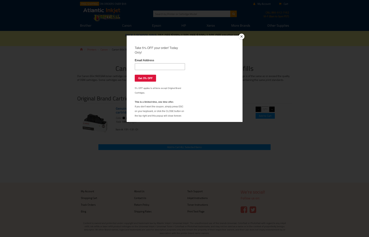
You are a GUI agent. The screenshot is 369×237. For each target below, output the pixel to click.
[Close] (241, 36)
